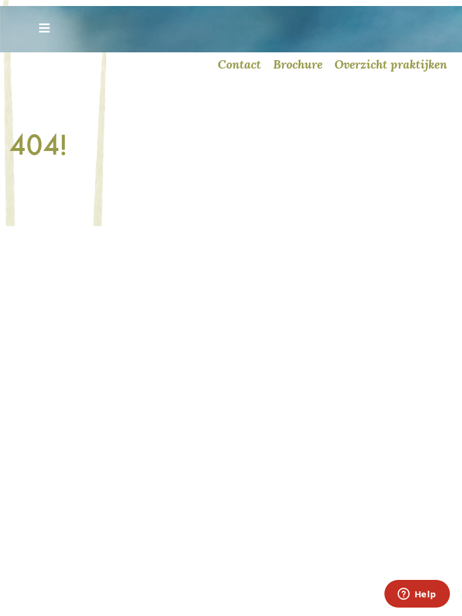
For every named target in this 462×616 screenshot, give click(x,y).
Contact (239, 64)
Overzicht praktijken (390, 64)
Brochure (297, 64)
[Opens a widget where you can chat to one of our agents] (417, 595)
